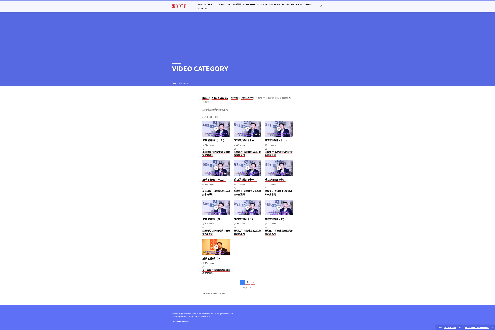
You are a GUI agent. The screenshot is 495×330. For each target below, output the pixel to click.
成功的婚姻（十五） (214, 140)
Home (174, 83)
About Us (202, 4)
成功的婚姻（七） (275, 219)
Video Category (184, 83)
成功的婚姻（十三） (276, 140)
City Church (219, 4)
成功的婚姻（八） (244, 219)
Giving (200, 8)
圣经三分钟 (247, 97)
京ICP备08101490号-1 (180, 321)
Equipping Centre (251, 4)
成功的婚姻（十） (275, 179)
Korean (299, 4)
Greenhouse (274, 4)
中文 (207, 8)
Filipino (264, 4)
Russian (308, 4)
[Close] (492, 327)
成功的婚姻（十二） (214, 179)
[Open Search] (321, 6)
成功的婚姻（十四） (245, 140)
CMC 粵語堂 (236, 4)
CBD (228, 4)
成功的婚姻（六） (212, 258)
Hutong (285, 4)
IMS (292, 4)
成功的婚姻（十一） (245, 179)
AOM (210, 4)
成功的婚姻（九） (212, 219)
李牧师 (234, 97)
